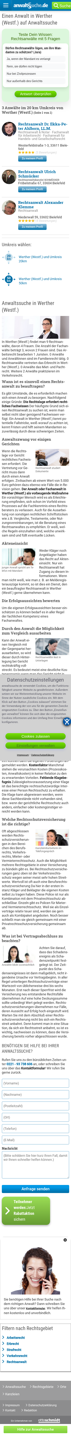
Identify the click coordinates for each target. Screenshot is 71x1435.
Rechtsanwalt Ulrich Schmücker (37, 174)
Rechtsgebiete (43, 1387)
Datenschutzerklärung (42, 1405)
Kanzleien (12, 1394)
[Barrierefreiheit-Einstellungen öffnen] (67, 722)
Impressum (12, 1405)
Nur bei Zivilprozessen (21, 73)
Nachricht (9, 1148)
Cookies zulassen (35, 736)
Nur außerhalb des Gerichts (24, 81)
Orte (63, 1387)
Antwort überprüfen (35, 94)
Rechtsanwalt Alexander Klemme (40, 204)
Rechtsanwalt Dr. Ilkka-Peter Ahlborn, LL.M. (42, 126)
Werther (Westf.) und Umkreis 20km (40, 259)
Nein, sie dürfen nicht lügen (24, 66)
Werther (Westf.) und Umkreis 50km (40, 281)
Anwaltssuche (15, 1387)
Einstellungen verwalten (36, 746)
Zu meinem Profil (32, 158)
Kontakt (10, 1410)
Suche (65, 6)
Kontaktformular (35, 1308)
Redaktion (30, 1410)
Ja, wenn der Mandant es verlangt (28, 58)
